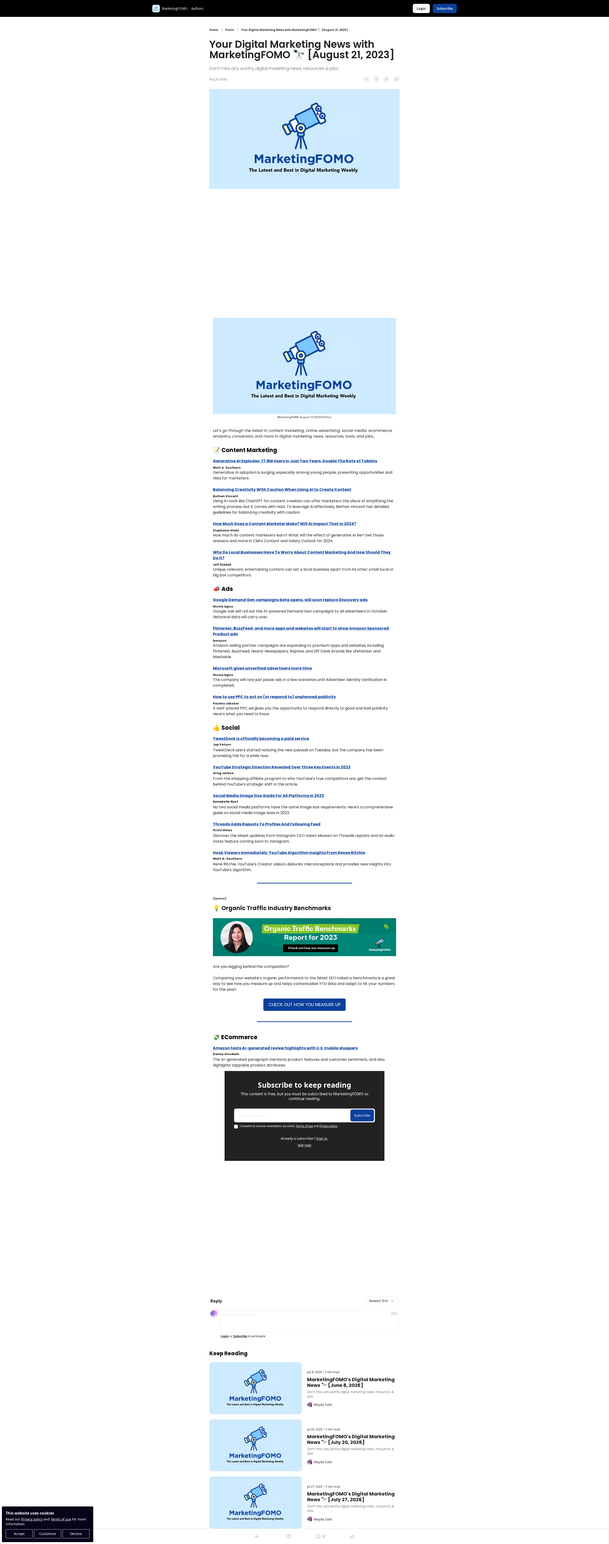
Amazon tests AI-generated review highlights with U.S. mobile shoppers (285, 1048)
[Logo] (156, 8)
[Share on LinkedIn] (396, 79)
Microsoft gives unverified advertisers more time (262, 668)
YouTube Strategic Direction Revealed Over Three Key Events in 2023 (281, 767)
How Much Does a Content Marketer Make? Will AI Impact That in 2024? (284, 523)
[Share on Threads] (386, 79)
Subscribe (362, 1115)
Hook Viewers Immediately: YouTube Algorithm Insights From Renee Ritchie (289, 852)
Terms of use (61, 1519)
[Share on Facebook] (366, 79)
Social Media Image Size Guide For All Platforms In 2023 (268, 795)
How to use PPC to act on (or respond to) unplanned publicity (274, 697)
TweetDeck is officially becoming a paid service (261, 738)
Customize (47, 1533)
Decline (76, 1533)
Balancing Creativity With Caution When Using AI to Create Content (282, 489)
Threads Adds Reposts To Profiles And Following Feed (266, 824)
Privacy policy (32, 1519)
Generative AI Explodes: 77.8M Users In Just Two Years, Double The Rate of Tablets (295, 461)
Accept (19, 1533)
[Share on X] (376, 79)
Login (225, 1336)
